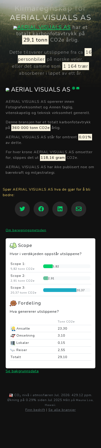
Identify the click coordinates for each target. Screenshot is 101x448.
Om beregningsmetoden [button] (26, 230)
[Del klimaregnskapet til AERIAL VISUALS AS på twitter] (22, 209)
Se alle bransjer (62, 410)
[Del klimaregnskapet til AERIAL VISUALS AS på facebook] (41, 209)
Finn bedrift (35, 410)
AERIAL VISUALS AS (44, 27)
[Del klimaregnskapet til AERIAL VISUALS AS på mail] (78, 209)
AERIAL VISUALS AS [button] (40, 89)
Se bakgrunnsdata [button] (22, 371)
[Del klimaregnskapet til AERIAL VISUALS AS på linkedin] (59, 209)
